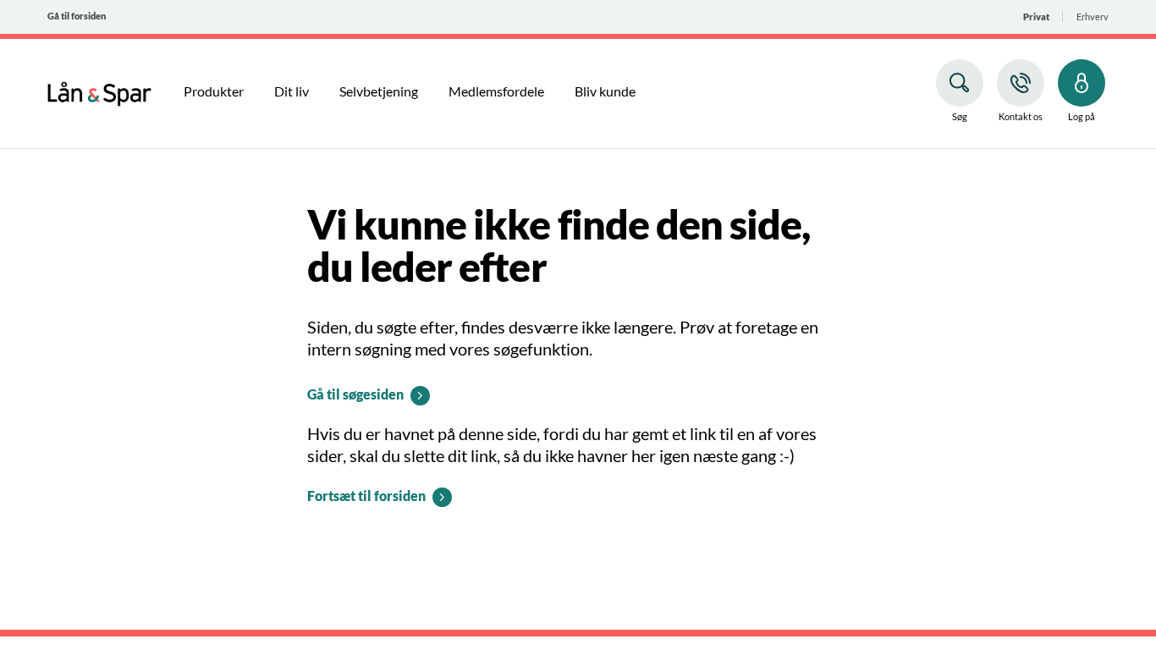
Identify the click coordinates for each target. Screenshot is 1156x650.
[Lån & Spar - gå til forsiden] (99, 91)
